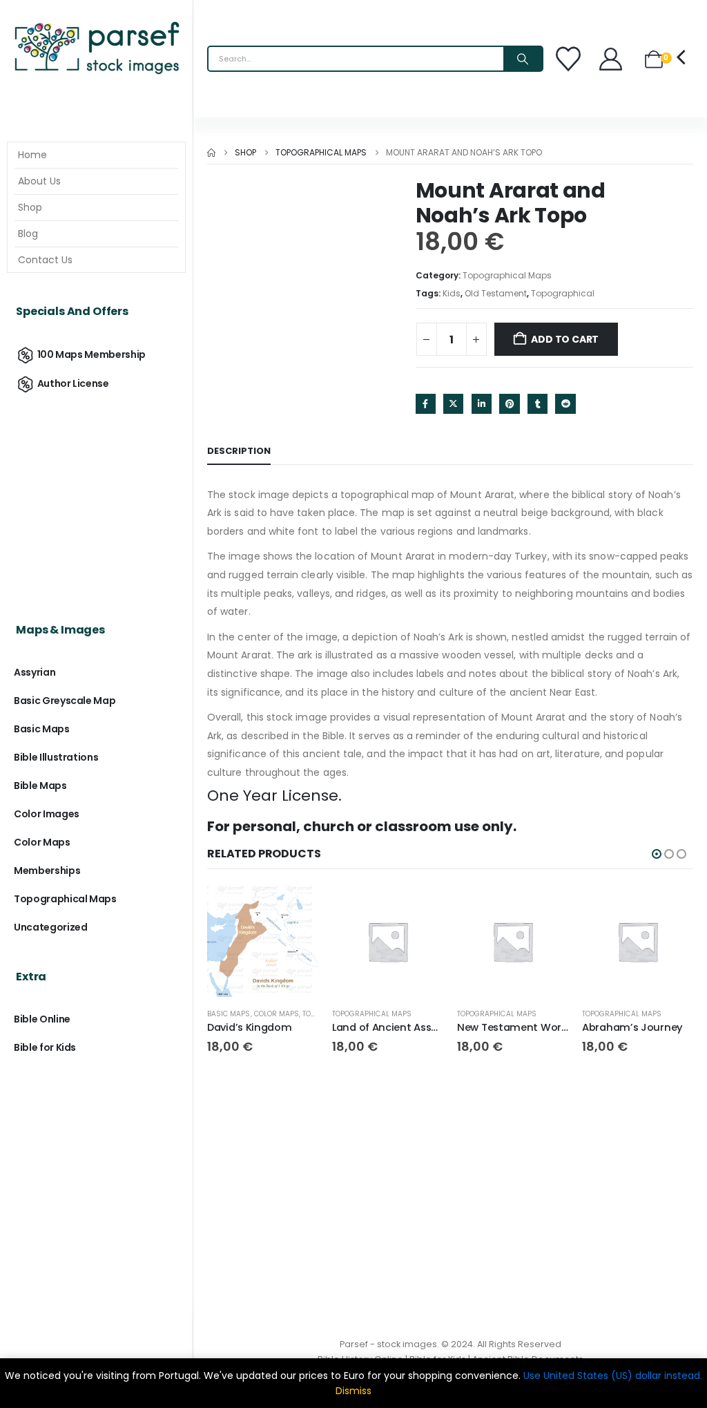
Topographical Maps (507, 275)
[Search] (522, 58)
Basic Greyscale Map (64, 700)
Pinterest (509, 404)
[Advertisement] (96, 495)
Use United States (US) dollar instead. (612, 1375)
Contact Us (45, 260)
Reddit (565, 404)
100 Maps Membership (91, 354)
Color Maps (277, 1014)
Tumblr (537, 404)
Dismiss (353, 1391)
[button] (656, 854)
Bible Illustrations (56, 757)
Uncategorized (50, 927)
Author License (73, 383)
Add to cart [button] (295, 908)
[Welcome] (612, 59)
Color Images (46, 814)
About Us (39, 181)
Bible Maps (40, 785)
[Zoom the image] (96, 24)
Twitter (453, 404)
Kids (452, 293)
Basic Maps (229, 1014)
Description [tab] (239, 450)
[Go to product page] (262, 941)
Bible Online (42, 1019)
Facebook (426, 404)
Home (32, 155)
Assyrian (34, 672)
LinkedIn (482, 404)
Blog (28, 233)
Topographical (562, 293)
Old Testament (496, 293)
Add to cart (565, 339)
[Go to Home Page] (211, 152)
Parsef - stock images (388, 1344)
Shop (30, 207)
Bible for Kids (45, 1047)
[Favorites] (570, 58)
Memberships (47, 870)
